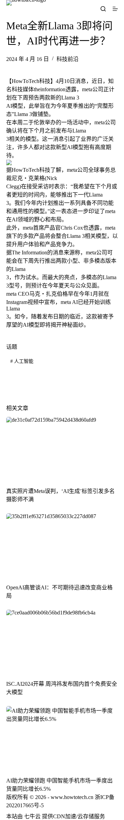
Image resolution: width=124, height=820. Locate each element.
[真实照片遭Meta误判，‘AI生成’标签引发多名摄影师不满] (62, 448)
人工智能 (21, 361)
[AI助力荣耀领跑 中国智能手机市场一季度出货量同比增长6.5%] (62, 737)
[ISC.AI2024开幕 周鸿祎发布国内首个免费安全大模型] (62, 641)
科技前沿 (67, 59)
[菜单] (115, 8)
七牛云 (32, 816)
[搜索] (103, 8)
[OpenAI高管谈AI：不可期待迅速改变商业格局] (62, 544)
